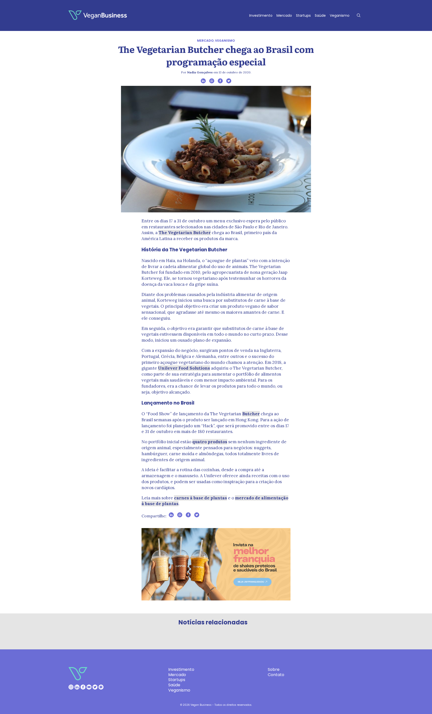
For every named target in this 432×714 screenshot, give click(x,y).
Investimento (260, 15)
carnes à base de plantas (200, 498)
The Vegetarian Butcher (184, 232)
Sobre (274, 669)
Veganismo (340, 15)
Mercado (284, 15)
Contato (276, 675)
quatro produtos (209, 441)
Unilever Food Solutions (184, 368)
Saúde (320, 15)
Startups (303, 15)
